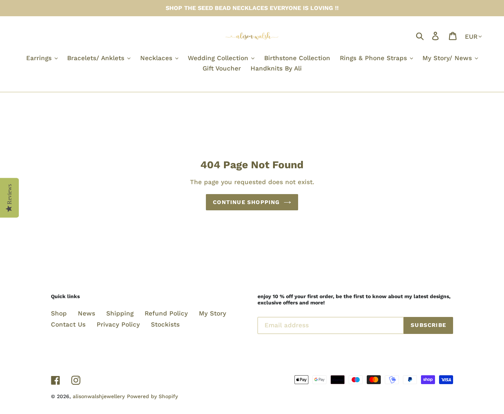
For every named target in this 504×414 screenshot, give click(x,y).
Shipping (120, 313)
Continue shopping (246, 202)
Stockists (165, 324)
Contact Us (68, 324)
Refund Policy (166, 313)
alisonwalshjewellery (99, 396)
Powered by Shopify (152, 396)
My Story (212, 313)
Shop (59, 313)
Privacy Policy (118, 324)
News (86, 313)
